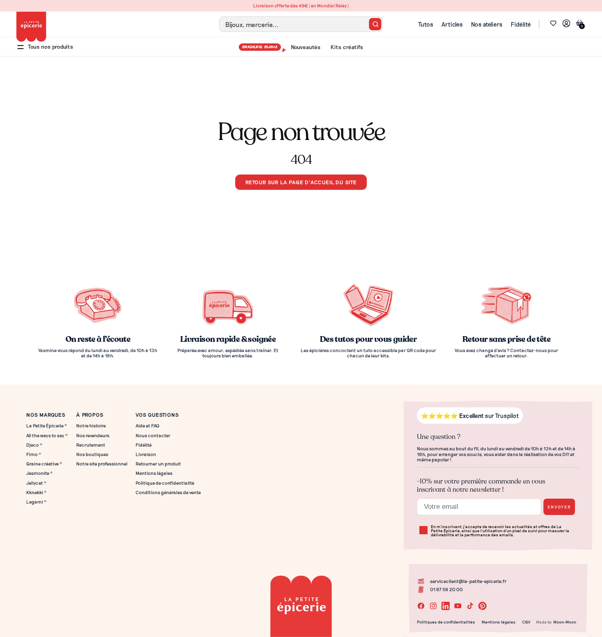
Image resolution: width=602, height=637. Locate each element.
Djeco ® (34, 444)
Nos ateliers (486, 24)
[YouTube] (458, 606)
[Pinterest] (482, 606)
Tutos (425, 24)
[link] (566, 24)
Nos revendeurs (92, 435)
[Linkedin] (445, 606)
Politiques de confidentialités (446, 622)
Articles (452, 24)
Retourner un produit (158, 463)
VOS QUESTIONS (157, 414)
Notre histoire (91, 425)
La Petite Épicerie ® (46, 425)
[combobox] (301, 24)
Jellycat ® (36, 483)
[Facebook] (421, 606)
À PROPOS (89, 414)
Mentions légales (154, 473)
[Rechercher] (375, 24)
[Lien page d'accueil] (31, 26)
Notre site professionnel (101, 463)
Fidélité (521, 24)
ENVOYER (559, 506)
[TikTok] (470, 606)
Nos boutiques (92, 454)
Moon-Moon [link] (564, 622)
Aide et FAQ (147, 425)
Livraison (146, 454)
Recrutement (90, 444)
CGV (526, 622)
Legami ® (36, 501)
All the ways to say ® (47, 435)
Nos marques (46, 414)
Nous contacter (153, 435)
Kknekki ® (36, 492)
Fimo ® (33, 454)
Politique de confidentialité (165, 483)
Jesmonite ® (39, 473)
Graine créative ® (44, 463)
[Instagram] (433, 606)
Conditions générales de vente (168, 492)
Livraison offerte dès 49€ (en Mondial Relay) (301, 5)
